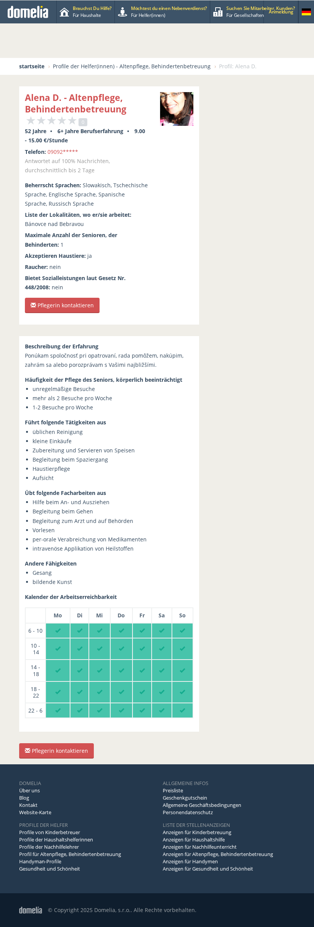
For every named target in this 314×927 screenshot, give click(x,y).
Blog (24, 797)
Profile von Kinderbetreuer (49, 832)
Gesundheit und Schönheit (49, 868)
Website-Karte (35, 812)
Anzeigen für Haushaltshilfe (194, 839)
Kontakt (28, 805)
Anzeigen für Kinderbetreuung (197, 832)
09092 (62, 151)
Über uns (29, 790)
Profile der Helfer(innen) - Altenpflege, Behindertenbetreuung (132, 66)
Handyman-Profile (40, 861)
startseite (31, 66)
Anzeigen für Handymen (190, 861)
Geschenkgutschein (185, 797)
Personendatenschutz (188, 812)
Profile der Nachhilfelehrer (49, 846)
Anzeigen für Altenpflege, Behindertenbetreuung (218, 854)
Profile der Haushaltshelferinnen (56, 839)
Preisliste (173, 790)
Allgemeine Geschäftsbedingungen (202, 805)
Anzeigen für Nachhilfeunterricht (200, 846)
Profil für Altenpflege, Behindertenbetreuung (70, 854)
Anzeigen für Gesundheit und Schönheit (208, 868)
